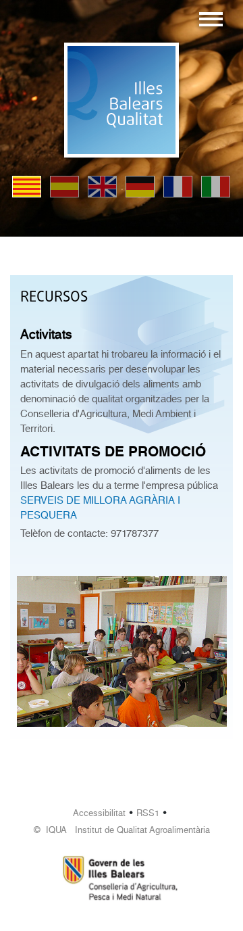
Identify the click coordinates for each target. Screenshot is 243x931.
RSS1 (147, 813)
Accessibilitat (99, 813)
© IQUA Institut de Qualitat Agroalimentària (122, 830)
